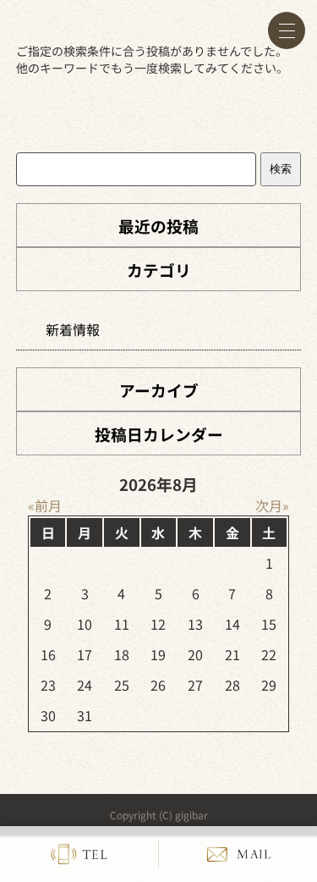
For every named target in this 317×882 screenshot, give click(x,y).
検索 (281, 169)
